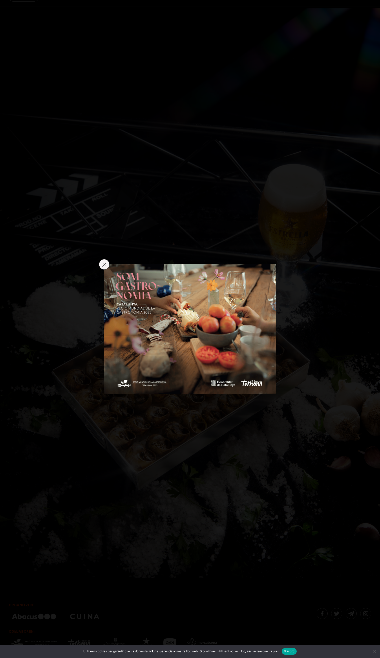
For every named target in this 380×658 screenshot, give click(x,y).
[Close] (104, 264)
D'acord (289, 651)
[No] (374, 651)
